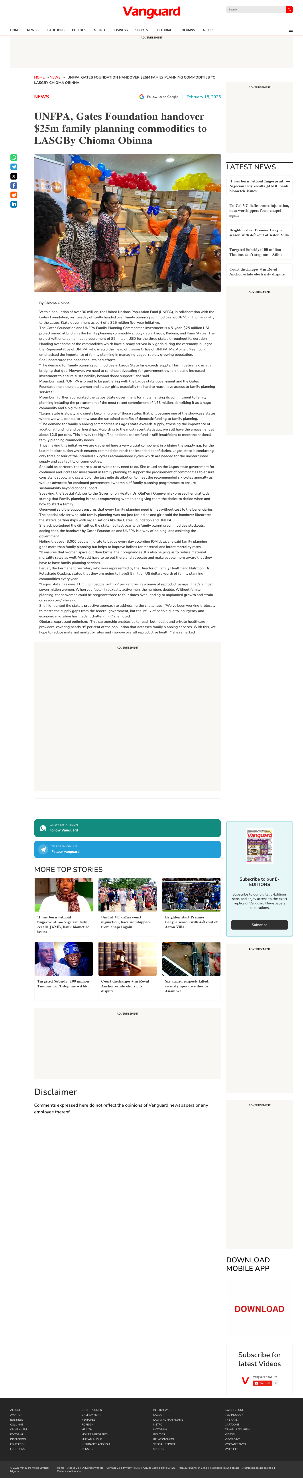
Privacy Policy (131, 1468)
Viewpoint (232, 1439)
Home (15, 30)
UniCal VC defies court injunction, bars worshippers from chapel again (259, 210)
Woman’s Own (235, 1444)
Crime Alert (18, 1429)
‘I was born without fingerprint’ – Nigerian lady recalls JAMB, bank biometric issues (259, 185)
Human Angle (92, 1439)
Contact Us (113, 1468)
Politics (79, 30)
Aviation (16, 1415)
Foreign (87, 1424)
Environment (91, 1415)
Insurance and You (96, 1444)
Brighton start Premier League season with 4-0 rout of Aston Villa (259, 231)
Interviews (161, 1410)
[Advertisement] (127, 717)
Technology (234, 1415)
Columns (187, 30)
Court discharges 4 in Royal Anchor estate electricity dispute (257, 271)
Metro (99, 30)
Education (18, 1444)
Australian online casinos (257, 1468)
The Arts (231, 1419)
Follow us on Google (162, 97)
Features (88, 1419)
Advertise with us (92, 1468)
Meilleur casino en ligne (193, 1468)
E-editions (56, 30)
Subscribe (260, 924)
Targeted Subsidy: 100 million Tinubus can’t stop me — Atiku (255, 251)
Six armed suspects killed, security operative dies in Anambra (187, 985)
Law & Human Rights (168, 1419)
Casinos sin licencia (69, 1471)
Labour (158, 1415)
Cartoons (232, 1424)
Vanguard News (151, 12)
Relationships (163, 1439)
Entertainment (93, 1410)
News (32, 30)
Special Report (164, 1444)
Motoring (160, 1429)
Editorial (163, 30)
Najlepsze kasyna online (224, 1468)
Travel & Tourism (237, 1429)
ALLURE (208, 30)
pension (87, 1449)
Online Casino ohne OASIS (159, 1468)
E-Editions (17, 1449)
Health (87, 1429)
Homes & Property (95, 1434)
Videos (229, 1434)
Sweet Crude (234, 1410)
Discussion (18, 1439)
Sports (141, 30)
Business (120, 30)
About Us (73, 1468)
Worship (231, 1449)
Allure (15, 1410)
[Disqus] (127, 1183)
